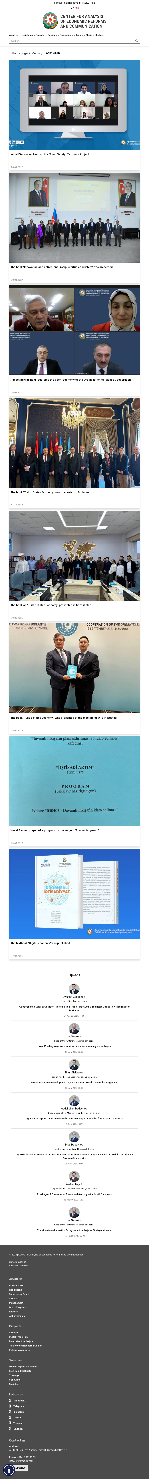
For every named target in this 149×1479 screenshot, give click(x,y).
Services (52, 35)
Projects (40, 35)
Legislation (27, 35)
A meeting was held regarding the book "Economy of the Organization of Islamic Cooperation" (71, 379)
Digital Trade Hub (18, 1337)
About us (14, 35)
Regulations (15, 1289)
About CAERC (16, 1285)
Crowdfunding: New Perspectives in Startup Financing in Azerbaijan (74, 1046)
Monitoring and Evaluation (23, 1366)
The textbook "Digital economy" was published (40, 943)
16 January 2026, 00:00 (74, 1236)
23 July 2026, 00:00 (74, 1088)
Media (89, 35)
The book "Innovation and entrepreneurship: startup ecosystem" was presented (62, 267)
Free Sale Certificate (20, 1371)
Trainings (14, 1375)
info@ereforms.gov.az (67, 2)
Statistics (14, 1384)
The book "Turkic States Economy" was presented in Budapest (50, 492)
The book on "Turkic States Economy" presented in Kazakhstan (51, 605)
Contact (99, 35)
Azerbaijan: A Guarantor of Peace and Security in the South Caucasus (74, 1194)
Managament (16, 1303)
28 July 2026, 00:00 (74, 1052)
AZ (72, 8)
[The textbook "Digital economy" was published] (74, 894)
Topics (79, 35)
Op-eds (74, 975)
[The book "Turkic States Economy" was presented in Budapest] (74, 443)
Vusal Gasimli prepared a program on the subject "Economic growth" (55, 830)
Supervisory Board (19, 1294)
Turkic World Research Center (25, 1345)
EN (77, 8)
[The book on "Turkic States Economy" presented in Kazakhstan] (74, 556)
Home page (20, 53)
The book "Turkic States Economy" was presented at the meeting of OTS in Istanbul (64, 717)
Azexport (14, 1332)
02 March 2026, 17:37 (74, 1200)
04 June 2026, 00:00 (74, 1164)
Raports (13, 1311)
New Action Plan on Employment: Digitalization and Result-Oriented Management (74, 1082)
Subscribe (20, 1467)
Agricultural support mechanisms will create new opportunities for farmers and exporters (74, 1118)
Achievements (17, 1316)
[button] (9, 1470)
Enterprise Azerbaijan (21, 1341)
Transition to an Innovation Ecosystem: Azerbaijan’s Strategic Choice (74, 1230)
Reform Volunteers (19, 1350)
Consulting (15, 1379)
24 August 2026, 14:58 (74, 1016)
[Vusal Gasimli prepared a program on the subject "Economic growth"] (74, 781)
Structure (14, 1298)
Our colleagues (17, 1307)
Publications (66, 35)
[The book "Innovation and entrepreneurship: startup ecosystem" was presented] (74, 218)
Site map (89, 2)
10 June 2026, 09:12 (74, 1124)
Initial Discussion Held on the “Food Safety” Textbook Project (50, 154)
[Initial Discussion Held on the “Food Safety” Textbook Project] (74, 105)
